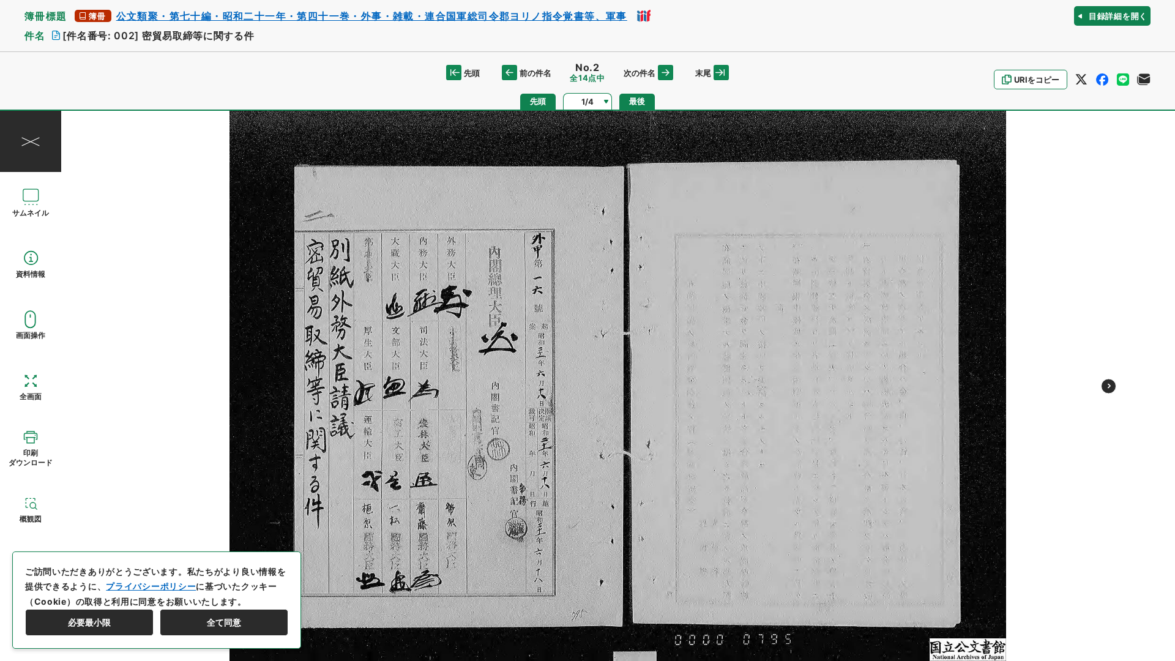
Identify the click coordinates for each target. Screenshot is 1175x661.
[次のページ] (1108, 386)
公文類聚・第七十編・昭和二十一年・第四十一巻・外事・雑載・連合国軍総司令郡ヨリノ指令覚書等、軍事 (371, 16)
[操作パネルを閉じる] (30, 141)
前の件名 (535, 73)
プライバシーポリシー (151, 586)
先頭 (472, 73)
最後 (637, 101)
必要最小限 (89, 622)
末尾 (703, 73)
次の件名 (639, 73)
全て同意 (224, 622)
